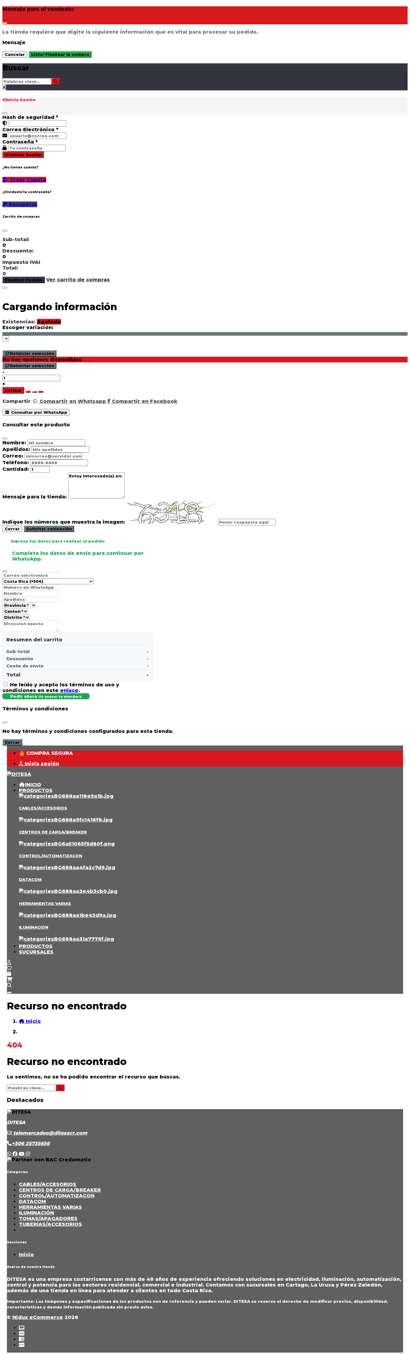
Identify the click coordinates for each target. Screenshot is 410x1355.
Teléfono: (15, 462)
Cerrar (12, 528)
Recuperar (22, 204)
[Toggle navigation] (9, 993)
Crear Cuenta (27, 180)
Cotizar (13, 390)
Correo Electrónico (30, 129)
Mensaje (14, 42)
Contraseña (20, 142)
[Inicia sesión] (9, 962)
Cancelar (15, 54)
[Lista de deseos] (9, 968)
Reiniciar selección (32, 353)
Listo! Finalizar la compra (60, 54)
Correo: (12, 456)
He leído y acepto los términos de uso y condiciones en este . (60, 687)
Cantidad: (15, 469)
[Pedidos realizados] (9, 974)
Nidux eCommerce (37, 1317)
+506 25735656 (31, 1143)
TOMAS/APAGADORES (48, 1218)
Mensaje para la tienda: (34, 497)
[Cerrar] (4, 113)
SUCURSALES (36, 952)
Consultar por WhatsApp (38, 412)
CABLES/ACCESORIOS (43, 808)
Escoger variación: (27, 327)
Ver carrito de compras (78, 280)
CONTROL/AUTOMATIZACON (50, 855)
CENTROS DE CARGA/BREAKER (53, 832)
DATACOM (30, 879)
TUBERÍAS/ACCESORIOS (50, 1224)
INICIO (33, 785)
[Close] (4, 23)
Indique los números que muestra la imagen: (63, 522)
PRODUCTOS (36, 790)
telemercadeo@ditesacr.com (49, 1133)
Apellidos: (16, 449)
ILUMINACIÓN (33, 927)
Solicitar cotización (49, 528)
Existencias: (18, 322)
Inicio (26, 1254)
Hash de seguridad (30, 117)
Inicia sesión (41, 764)
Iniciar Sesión (25, 154)
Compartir (16, 401)
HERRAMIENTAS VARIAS (45, 903)
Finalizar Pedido (23, 279)
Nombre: (14, 443)
